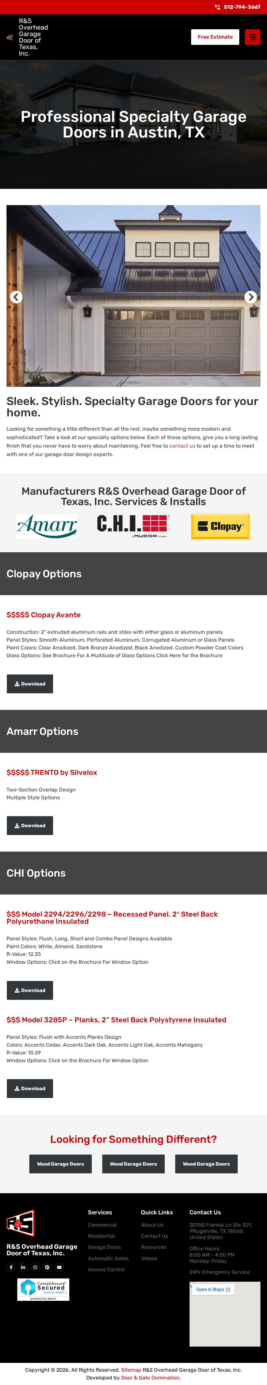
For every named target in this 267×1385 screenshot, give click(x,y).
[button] (16, 297)
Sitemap (131, 1370)
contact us (182, 446)
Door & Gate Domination (150, 1378)
